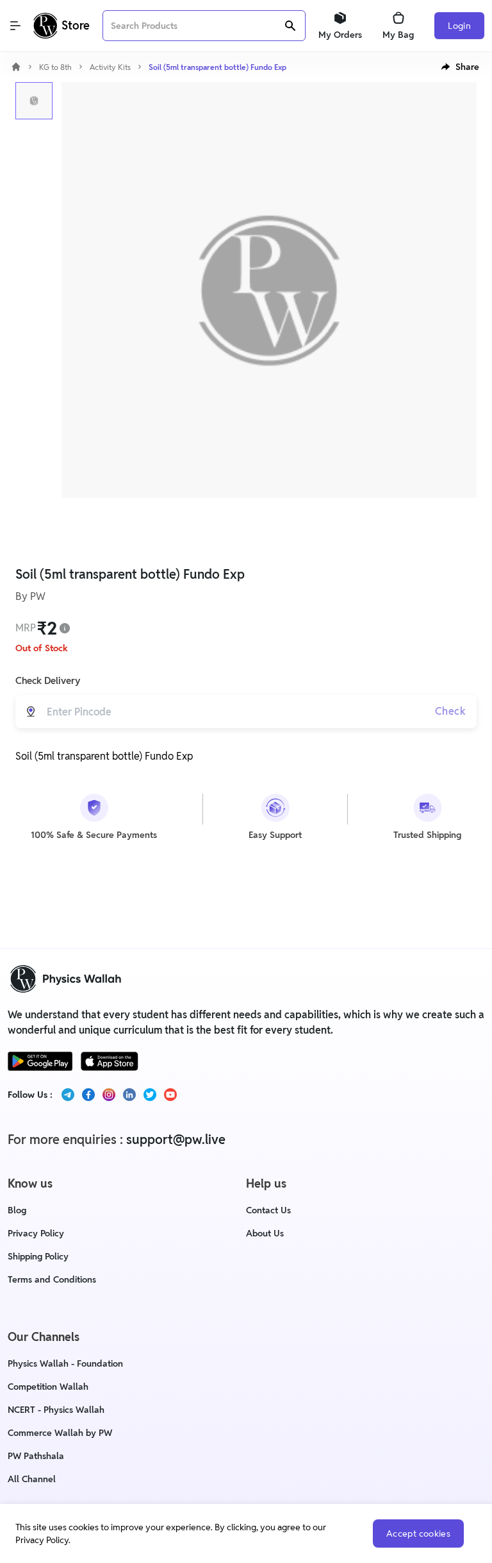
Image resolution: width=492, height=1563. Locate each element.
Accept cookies (418, 1533)
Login (459, 25)
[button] (460, 66)
